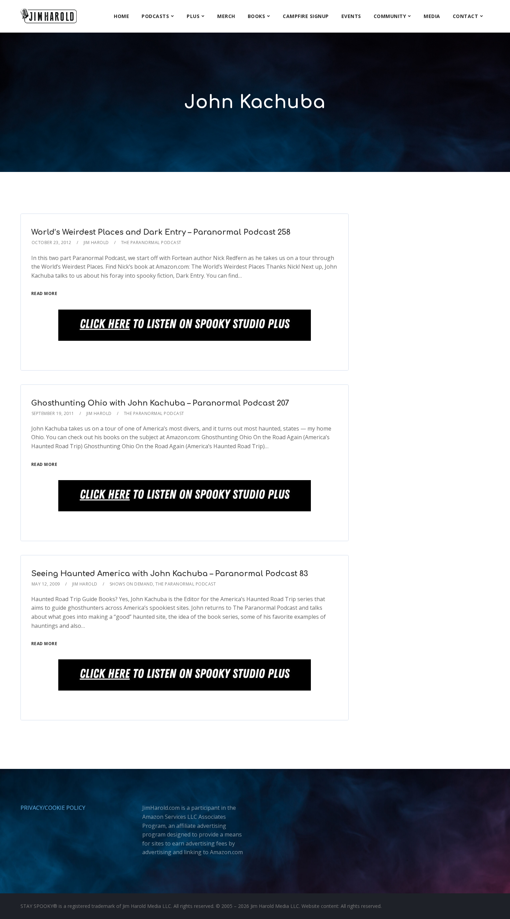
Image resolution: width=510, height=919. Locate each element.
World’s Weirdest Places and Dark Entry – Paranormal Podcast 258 (160, 232)
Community (390, 16)
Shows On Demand (131, 584)
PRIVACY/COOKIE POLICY (52, 808)
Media (432, 16)
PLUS (193, 16)
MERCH (226, 16)
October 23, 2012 (51, 242)
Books (256, 16)
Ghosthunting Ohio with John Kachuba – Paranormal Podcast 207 (160, 403)
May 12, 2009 (46, 584)
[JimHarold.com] (48, 16)
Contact (465, 16)
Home (121, 16)
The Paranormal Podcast (151, 242)
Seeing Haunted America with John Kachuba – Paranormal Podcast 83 (169, 574)
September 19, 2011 (53, 413)
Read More (44, 293)
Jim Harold (96, 242)
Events (351, 16)
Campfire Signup (306, 16)
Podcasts (155, 16)
